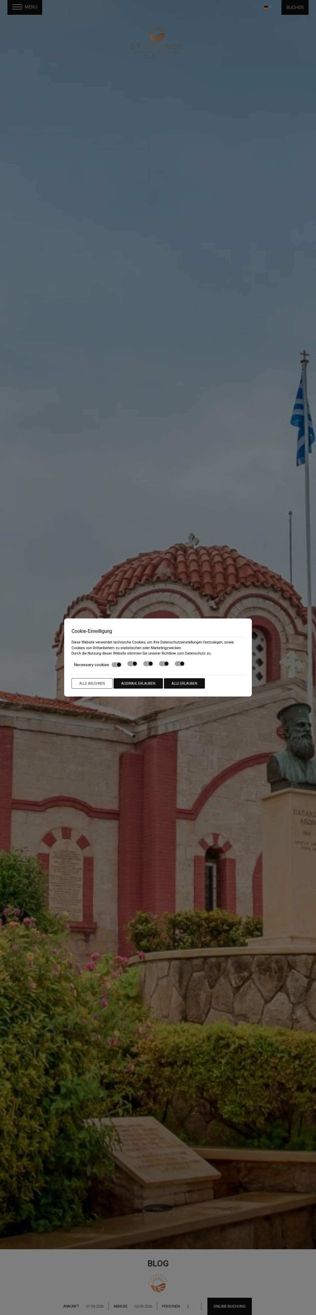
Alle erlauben (184, 683)
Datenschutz (195, 653)
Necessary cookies (91, 664)
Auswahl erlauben (138, 683)
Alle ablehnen (92, 683)
